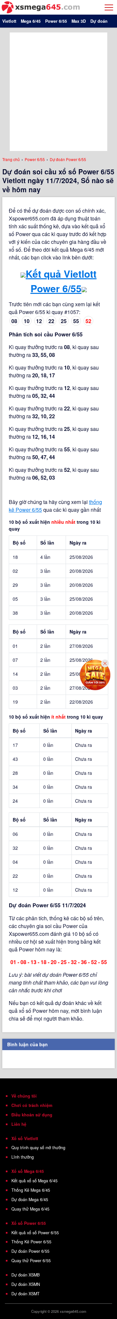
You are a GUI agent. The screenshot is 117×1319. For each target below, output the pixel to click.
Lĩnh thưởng (22, 1157)
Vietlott (9, 21)
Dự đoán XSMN (25, 1284)
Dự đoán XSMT (25, 1294)
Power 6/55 (56, 21)
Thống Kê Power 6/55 (31, 1242)
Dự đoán (99, 21)
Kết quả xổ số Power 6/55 (35, 1233)
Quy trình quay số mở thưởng (38, 1147)
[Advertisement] (58, 90)
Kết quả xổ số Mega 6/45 (34, 1181)
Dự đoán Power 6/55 (30, 1251)
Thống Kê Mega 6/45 (30, 1190)
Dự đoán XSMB (25, 1275)
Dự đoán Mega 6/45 (29, 1199)
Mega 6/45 (31, 21)
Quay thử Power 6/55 (31, 1260)
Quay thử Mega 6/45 (30, 1209)
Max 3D (79, 21)
